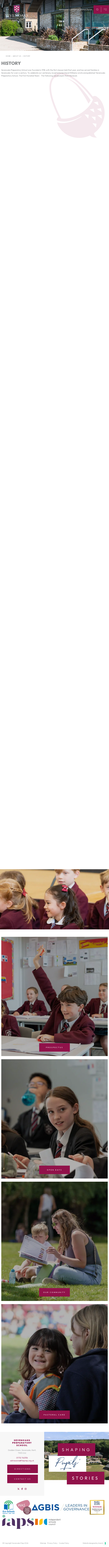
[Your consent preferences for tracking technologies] (105, 1543)
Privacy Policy (52, 1543)
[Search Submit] (97, 9)
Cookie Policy (64, 1543)
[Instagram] (26, 1489)
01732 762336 (22, 1458)
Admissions (63, 9)
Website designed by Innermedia (94, 1543)
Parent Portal (86, 9)
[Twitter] (18, 1489)
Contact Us (74, 9)
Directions (22, 1469)
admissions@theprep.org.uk (22, 1460)
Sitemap (43, 1543)
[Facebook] (22, 1489)
